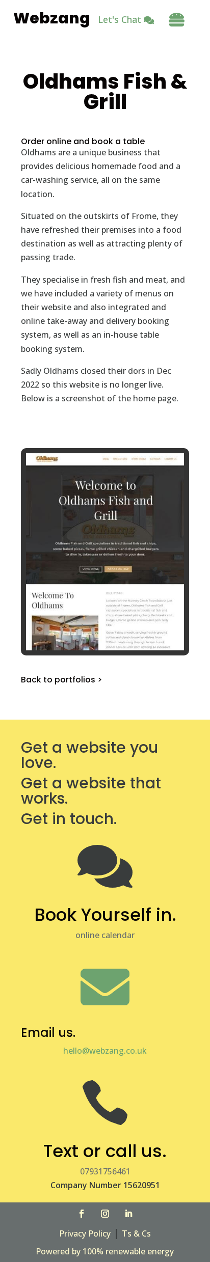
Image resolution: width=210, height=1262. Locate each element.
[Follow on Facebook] (81, 1213)
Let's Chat (119, 19)
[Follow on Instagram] (105, 1213)
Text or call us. (105, 1151)
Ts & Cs (136, 1233)
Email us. (48, 1032)
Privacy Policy (85, 1233)
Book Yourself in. (105, 914)
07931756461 (105, 1171)
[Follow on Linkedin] (128, 1213)
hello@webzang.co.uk (105, 1050)
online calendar (105, 935)
